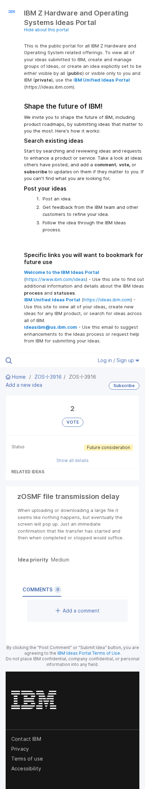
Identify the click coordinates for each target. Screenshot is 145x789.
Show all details (72, 460)
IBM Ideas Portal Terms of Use (88, 653)
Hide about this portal (46, 29)
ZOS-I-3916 (48, 377)
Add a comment (81, 611)
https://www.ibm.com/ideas (56, 279)
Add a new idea (24, 385)
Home (19, 377)
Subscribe (124, 385)
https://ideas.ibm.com (107, 299)
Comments (41, 589)
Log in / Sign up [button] (116, 360)
